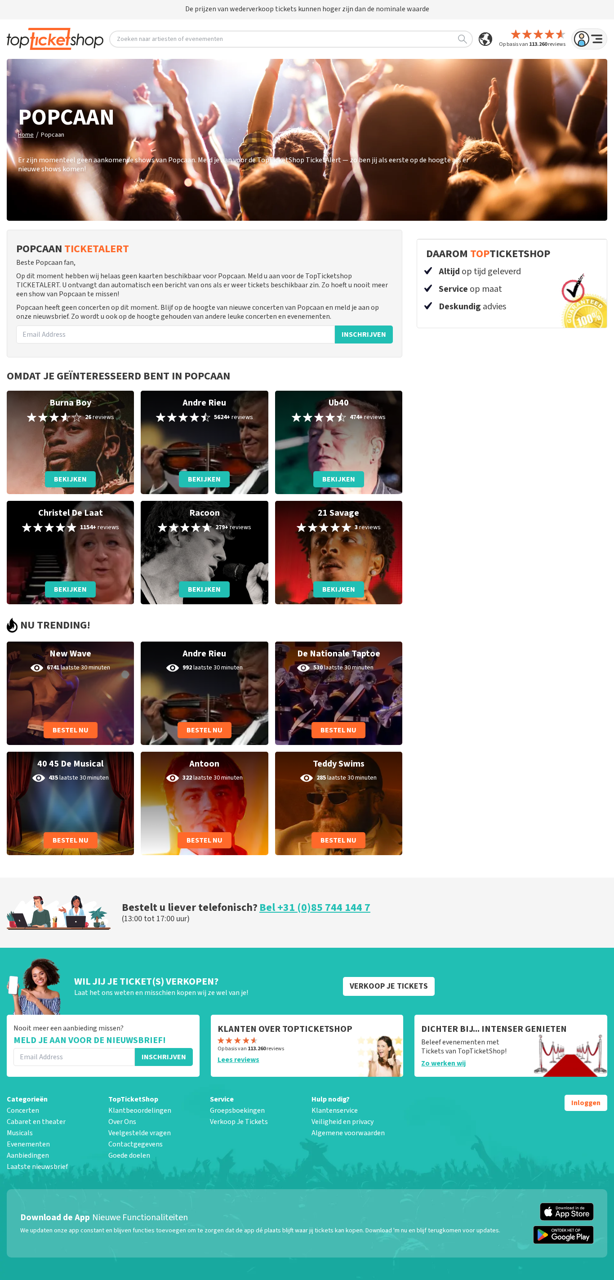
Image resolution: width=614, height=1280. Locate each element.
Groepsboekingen (237, 1110)
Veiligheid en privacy (342, 1122)
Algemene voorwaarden (348, 1133)
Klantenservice (334, 1110)
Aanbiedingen (28, 1155)
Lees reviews (238, 1059)
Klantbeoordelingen (139, 1110)
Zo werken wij (443, 1063)
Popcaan (52, 134)
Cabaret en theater (36, 1122)
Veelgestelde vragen (139, 1133)
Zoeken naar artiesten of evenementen (170, 39)
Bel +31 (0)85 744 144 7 (314, 907)
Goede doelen (129, 1155)
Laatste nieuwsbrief (37, 1167)
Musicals (20, 1133)
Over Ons (122, 1122)
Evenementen (28, 1144)
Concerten (23, 1110)
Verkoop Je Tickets (239, 1122)
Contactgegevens (135, 1144)
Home (26, 134)
